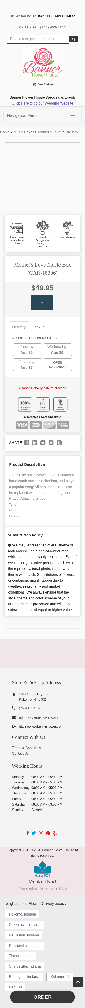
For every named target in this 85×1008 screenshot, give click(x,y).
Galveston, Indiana (24, 935)
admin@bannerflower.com (38, 717)
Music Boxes (24, 132)
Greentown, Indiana (24, 925)
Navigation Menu (22, 115)
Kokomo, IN (60, 977)
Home (5, 132)
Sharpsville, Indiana (25, 966)
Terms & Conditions (26, 748)
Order (43, 997)
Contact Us (20, 753)
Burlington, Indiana (24, 977)
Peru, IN (15, 987)
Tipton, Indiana (21, 956)
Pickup (38, 327)
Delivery (19, 327)
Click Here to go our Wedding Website (42, 103)
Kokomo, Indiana (22, 914)
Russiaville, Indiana (25, 946)
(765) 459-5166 (53, 27)
